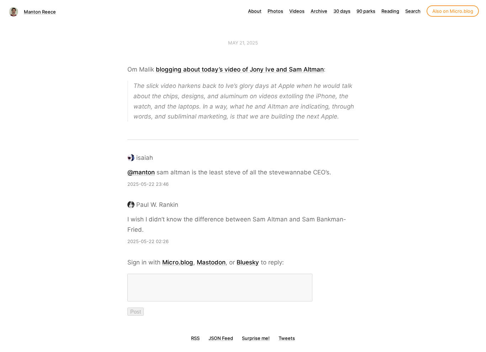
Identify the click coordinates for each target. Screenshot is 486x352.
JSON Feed (220, 338)
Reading (390, 11)
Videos (297, 11)
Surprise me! (256, 338)
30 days (341, 11)
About (255, 11)
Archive (319, 11)
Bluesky (248, 262)
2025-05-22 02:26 (148, 241)
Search (413, 11)
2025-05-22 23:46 (148, 184)
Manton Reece (40, 12)
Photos (275, 11)
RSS (195, 338)
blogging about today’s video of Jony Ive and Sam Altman (240, 69)
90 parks (365, 11)
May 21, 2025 (243, 43)
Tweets (287, 338)
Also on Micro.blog (452, 11)
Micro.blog (177, 262)
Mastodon (211, 262)
